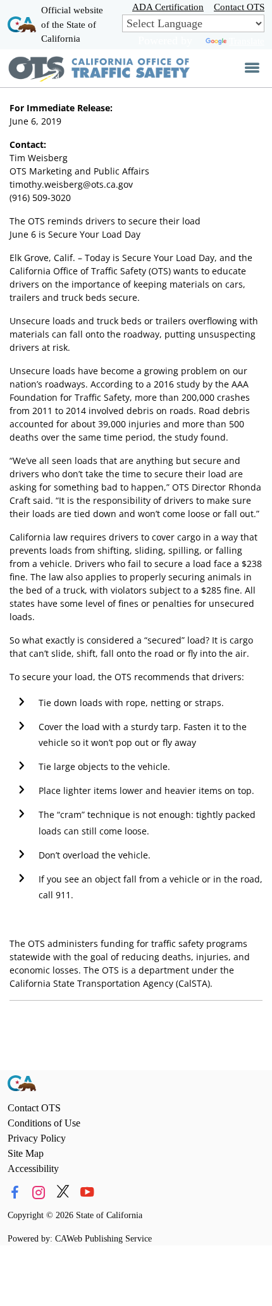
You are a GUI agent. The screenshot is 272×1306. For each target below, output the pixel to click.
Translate (246, 40)
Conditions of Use (44, 1123)
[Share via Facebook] (15, 1192)
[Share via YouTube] (87, 1192)
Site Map (26, 1153)
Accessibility (33, 1168)
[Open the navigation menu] (252, 68)
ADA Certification (168, 6)
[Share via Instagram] (39, 1192)
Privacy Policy (37, 1138)
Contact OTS (239, 6)
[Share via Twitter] (63, 1192)
